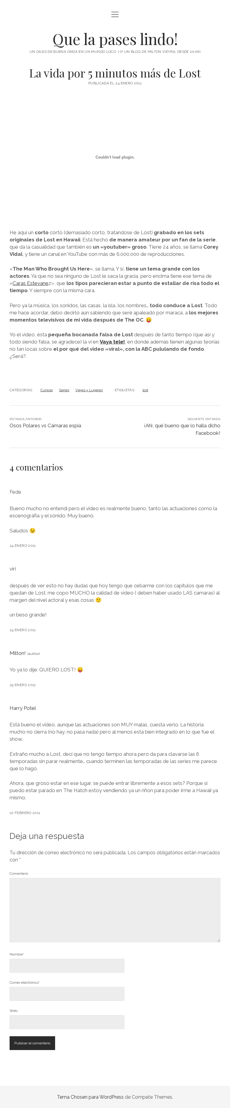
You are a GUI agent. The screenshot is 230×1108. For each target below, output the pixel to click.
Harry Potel (23, 708)
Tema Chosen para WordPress (90, 1097)
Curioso (46, 390)
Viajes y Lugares (89, 390)
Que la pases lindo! (115, 39)
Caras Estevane (31, 283)
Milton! (18, 653)
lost (145, 390)
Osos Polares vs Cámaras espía (45, 425)
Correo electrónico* (25, 982)
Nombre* (17, 954)
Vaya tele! (112, 342)
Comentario (19, 873)
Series (64, 390)
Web (13, 1011)
